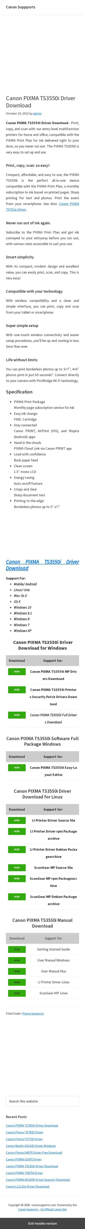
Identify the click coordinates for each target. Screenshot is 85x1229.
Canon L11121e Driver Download (27, 1186)
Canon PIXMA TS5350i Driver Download (32, 1166)
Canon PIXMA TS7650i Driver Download (32, 1125)
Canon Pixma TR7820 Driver (24, 1132)
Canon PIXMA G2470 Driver (24, 1159)
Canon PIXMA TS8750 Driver (24, 1173)
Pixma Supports (33, 1013)
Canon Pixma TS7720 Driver (24, 1139)
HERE (17, 671)
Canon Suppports (20, 6)
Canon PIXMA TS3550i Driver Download (42, 564)
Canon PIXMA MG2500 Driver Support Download (38, 1180)
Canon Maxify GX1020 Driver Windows (31, 1146)
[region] (42, 1055)
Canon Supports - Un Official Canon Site (42, 1209)
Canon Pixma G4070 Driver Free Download (34, 1152)
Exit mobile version (42, 1223)
